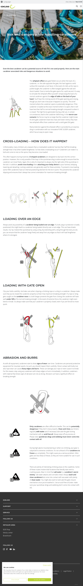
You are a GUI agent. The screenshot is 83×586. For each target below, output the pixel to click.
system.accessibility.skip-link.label (41, 1)
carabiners (23, 363)
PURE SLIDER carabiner (66, 129)
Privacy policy (47, 565)
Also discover (74, 2)
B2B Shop (6, 529)
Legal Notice (67, 571)
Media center (8, 533)
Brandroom (7, 536)
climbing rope (48, 291)
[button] (6, 2)
